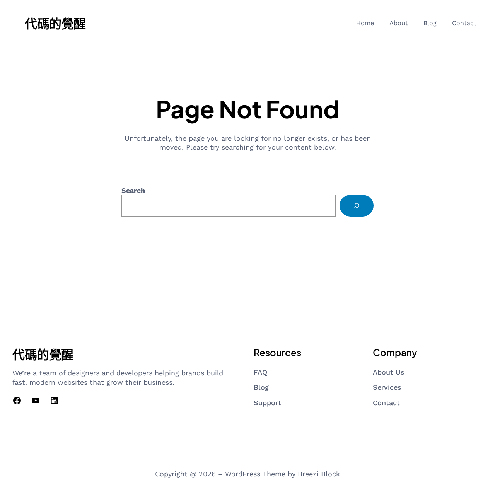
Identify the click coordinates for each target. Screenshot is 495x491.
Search (133, 190)
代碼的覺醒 (55, 23)
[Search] (357, 206)
